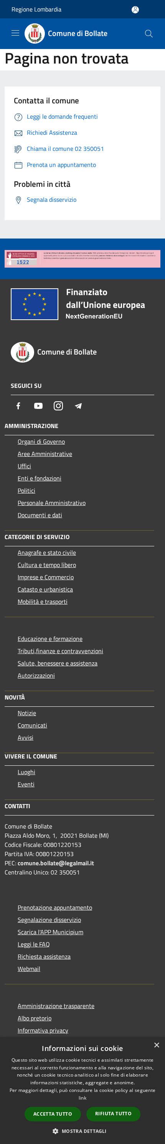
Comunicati (32, 725)
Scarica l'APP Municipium (50, 931)
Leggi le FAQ (34, 944)
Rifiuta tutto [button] (113, 1113)
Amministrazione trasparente (56, 1005)
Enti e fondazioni (39, 478)
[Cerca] (148, 33)
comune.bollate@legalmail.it (56, 863)
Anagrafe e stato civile (47, 552)
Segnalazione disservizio (49, 919)
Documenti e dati (40, 515)
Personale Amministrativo (52, 502)
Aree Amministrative (45, 453)
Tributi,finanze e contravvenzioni (60, 650)
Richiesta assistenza (44, 956)
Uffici (24, 466)
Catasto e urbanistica (45, 589)
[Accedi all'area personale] (135, 10)
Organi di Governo (41, 441)
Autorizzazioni (36, 675)
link (82, 1098)
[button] (82, 1131)
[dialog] (82, 1090)
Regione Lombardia (36, 9)
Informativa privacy (43, 1030)
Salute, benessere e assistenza (57, 663)
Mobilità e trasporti (43, 601)
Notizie (27, 712)
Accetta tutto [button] (52, 1114)
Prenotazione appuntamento (55, 907)
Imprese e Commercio (46, 577)
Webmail (29, 968)
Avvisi (25, 737)
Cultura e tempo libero (47, 564)
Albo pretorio (34, 1018)
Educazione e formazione (50, 638)
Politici (26, 490)
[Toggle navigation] (15, 33)
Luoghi (26, 771)
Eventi (26, 784)
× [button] (156, 1045)
